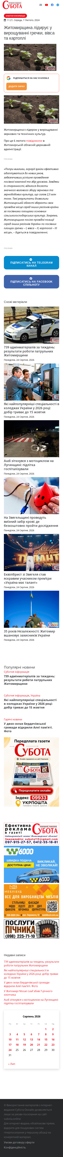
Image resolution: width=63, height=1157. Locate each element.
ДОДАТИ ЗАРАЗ (17, 86)
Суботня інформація (16, 672)
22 (45, 1044)
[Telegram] (57, 4)
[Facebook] (52, 4)
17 (10, 1044)
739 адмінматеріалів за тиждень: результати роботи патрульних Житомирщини (29, 351)
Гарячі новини (13, 719)
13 (31, 1039)
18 (17, 1044)
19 (24, 1044)
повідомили (34, 141)
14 (38, 1039)
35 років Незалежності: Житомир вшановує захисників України (29, 633)
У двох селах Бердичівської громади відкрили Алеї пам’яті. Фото (28, 727)
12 (24, 1039)
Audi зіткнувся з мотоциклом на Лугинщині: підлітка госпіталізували (29, 465)
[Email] (40, 4)
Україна (35, 695)
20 (31, 1044)
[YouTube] (46, 4)
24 (10, 1050)
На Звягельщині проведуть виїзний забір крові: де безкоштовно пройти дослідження (31, 521)
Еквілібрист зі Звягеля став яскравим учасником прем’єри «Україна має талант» (28, 578)
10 (10, 1039)
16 (53, 1039)
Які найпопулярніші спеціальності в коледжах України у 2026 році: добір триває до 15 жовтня (31, 408)
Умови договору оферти (19, 1142)
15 (45, 1039)
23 (53, 1044)
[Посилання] (12, 5)
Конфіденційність (15, 1147)
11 (17, 1039)
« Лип (11, 1064)
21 (38, 1044)
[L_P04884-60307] (31, 109)
